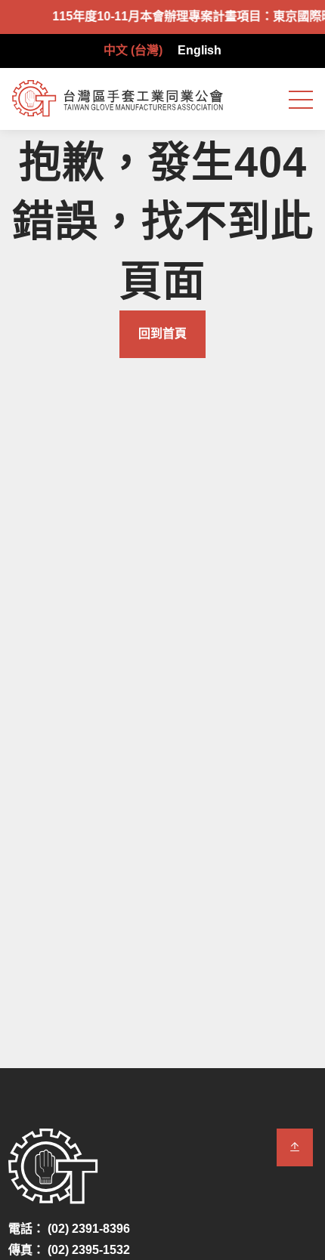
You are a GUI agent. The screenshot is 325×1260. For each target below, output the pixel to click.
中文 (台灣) (133, 50)
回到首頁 (162, 333)
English (199, 50)
